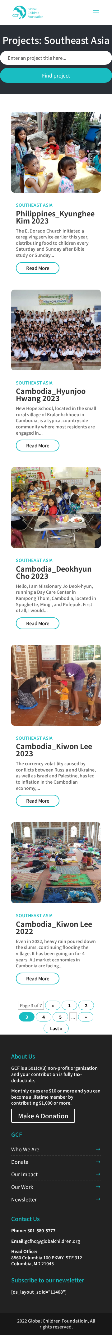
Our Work (22, 1187)
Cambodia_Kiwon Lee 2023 (54, 749)
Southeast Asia (34, 205)
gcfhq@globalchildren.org (52, 1241)
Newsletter (24, 1199)
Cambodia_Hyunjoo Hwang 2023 (51, 394)
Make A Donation (43, 1115)
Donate (19, 1161)
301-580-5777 (41, 1230)
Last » (56, 1028)
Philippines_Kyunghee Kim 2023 (55, 217)
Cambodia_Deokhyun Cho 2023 (54, 572)
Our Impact (24, 1174)
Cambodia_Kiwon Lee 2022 (54, 927)
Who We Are (25, 1149)
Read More (37, 268)
